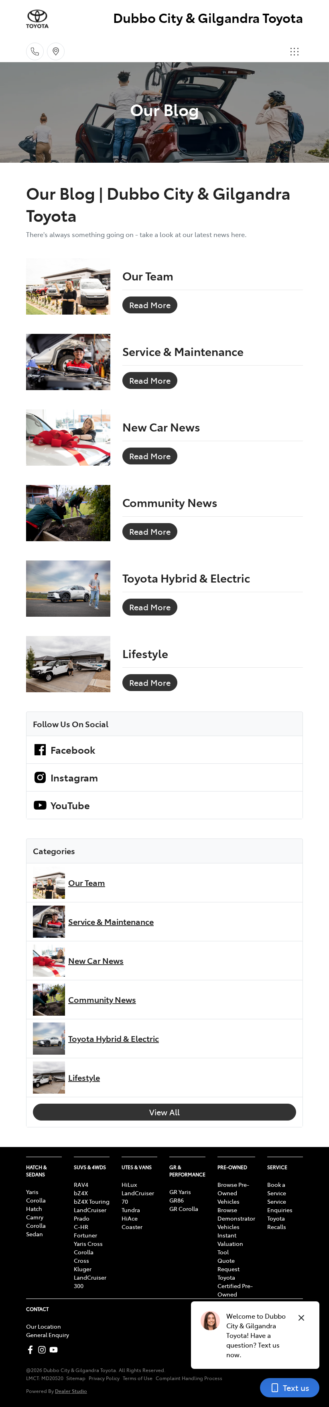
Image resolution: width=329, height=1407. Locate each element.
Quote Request (228, 1264)
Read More (150, 304)
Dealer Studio (71, 1390)
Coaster (132, 1227)
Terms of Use (137, 1378)
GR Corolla (183, 1209)
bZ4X (81, 1193)
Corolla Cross (83, 1256)
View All (164, 1111)
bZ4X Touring (92, 1201)
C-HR (81, 1227)
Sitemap (75, 1378)
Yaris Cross (88, 1243)
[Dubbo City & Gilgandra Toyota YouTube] (55, 1350)
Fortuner (85, 1235)
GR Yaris (180, 1192)
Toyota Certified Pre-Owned (235, 1285)
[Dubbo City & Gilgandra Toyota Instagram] (43, 1350)
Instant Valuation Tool (230, 1243)
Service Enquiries (279, 1205)
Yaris (32, 1192)
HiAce (130, 1218)
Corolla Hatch (36, 1204)
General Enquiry (47, 1335)
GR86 (176, 1200)
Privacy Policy (104, 1378)
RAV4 (81, 1184)
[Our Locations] (56, 51)
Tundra (131, 1210)
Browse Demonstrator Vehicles (236, 1218)
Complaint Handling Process (189, 1378)
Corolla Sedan (36, 1229)
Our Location (43, 1326)
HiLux (129, 1184)
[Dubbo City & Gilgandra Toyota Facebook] (32, 1350)
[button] (294, 51)
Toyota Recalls (276, 1222)
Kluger (82, 1269)
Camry (34, 1217)
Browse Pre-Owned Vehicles (233, 1192)
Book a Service (276, 1188)
